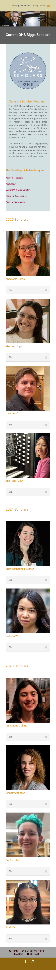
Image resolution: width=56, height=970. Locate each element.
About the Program (14, 178)
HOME (14, 951)
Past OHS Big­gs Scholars (16, 196)
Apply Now (11, 184)
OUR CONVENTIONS (34, 951)
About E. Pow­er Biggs (15, 202)
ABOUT (19, 954)
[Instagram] (32, 961)
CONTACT (34, 954)
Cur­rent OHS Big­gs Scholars (18, 190)
